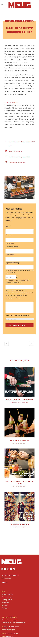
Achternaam (10, 243)
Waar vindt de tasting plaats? (17, 290)
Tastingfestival (7, 600)
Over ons (5, 605)
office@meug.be (9, 630)
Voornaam (9, 235)
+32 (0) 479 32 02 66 (11, 627)
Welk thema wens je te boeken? (18, 315)
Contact (4, 608)
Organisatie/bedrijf (13, 263)
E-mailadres (11, 255)
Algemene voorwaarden (10, 575)
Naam (8, 226)
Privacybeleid (6, 578)
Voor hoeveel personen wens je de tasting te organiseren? (18, 281)
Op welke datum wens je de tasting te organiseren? (19, 271)
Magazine (5, 602)
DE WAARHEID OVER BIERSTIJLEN (19, 400)
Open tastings (7, 597)
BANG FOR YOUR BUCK (19, 524)
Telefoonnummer (13, 247)
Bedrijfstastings (7, 594)
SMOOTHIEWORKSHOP (19, 441)
